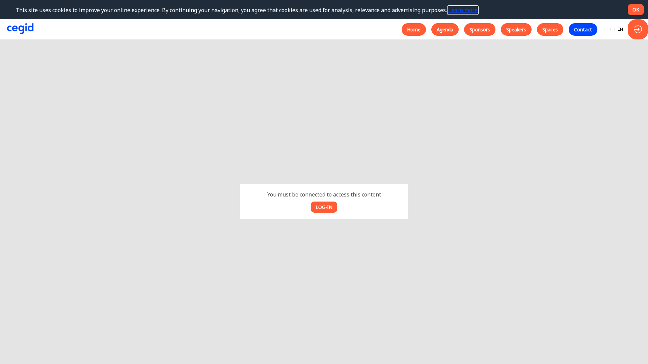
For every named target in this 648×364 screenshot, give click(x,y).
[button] (414, 29)
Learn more (463, 10)
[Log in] (638, 29)
